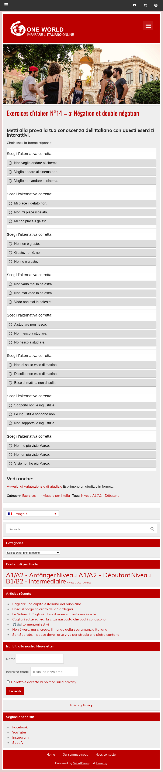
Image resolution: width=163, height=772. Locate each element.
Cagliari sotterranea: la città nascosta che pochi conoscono (58, 619)
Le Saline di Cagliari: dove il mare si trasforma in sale (54, 614)
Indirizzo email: (18, 672)
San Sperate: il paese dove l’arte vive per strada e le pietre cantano (65, 634)
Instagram (20, 737)
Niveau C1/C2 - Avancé (79, 582)
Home (50, 754)
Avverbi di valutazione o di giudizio (34, 486)
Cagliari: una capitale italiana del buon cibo (46, 604)
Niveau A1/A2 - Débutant (100, 496)
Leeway (101, 763)
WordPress (81, 763)
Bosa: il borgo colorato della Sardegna (42, 609)
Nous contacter (106, 754)
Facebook (20, 727)
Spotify (18, 742)
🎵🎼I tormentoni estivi (30, 624)
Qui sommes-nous (75, 754)
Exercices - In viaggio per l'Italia (46, 496)
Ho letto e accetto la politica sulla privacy (43, 682)
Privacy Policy (81, 705)
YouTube (19, 732)
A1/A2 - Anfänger (31, 575)
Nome (10, 659)
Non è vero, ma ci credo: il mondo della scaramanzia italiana (59, 629)
